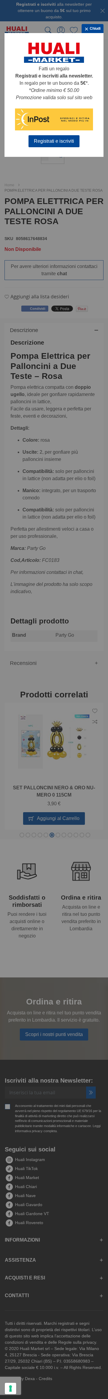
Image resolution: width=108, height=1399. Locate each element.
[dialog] (54, 699)
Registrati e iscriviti (54, 141)
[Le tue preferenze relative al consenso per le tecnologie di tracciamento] (10, 1388)
